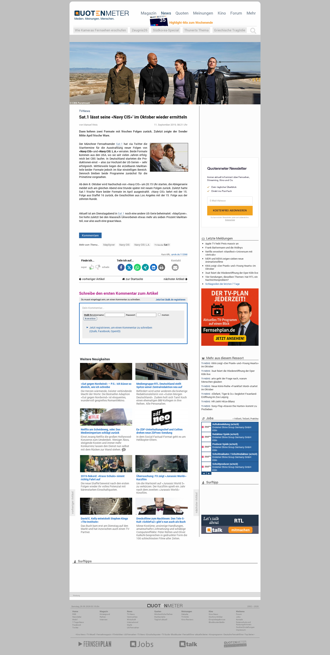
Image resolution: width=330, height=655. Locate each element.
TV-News (131, 614)
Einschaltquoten (153, 634)
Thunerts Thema (196, 30)
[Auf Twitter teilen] (129, 268)
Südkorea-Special (166, 30)
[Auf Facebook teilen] (121, 268)
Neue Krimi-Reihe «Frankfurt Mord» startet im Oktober (229, 388)
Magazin (148, 13)
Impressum (241, 630)
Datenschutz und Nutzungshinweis (243, 623)
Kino (222, 13)
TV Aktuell (91, 634)
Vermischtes (132, 617)
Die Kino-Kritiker (215, 617)
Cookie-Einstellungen (245, 627)
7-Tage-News (78, 622)
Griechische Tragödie (229, 30)
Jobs (238, 617)
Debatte (184, 614)
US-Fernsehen (133, 627)
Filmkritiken (118, 634)
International (132, 622)
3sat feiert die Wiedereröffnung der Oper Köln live (231, 272)
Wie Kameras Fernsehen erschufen (100, 30)
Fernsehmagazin (104, 634)
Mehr (251, 13)
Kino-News (213, 614)
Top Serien (249, 634)
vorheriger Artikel (93, 279)
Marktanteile (159, 617)
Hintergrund (105, 614)
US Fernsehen (130, 634)
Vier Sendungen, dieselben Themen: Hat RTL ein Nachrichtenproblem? (231, 278)
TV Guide (166, 634)
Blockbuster (176, 634)
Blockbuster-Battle (216, 622)
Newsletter (76, 617)
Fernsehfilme (188, 634)
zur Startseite (134, 279)
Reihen (103, 617)
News (166, 13)
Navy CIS (124, 244)
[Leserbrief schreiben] (175, 268)
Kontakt (239, 619)
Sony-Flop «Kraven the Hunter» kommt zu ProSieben (229, 407)
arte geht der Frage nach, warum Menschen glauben (224, 380)
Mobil (75, 619)
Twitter (75, 627)
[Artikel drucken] (162, 268)
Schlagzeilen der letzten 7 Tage (222, 284)
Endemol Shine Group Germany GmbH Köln (231, 427)
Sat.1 (119, 144)
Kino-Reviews (187, 619)
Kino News (80, 634)
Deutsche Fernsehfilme (233, 634)
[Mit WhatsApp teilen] (137, 268)
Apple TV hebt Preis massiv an (222, 243)
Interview (104, 619)
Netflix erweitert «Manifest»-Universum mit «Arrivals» (228, 253)
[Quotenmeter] (101, 15)
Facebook (76, 625)
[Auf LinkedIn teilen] (153, 268)
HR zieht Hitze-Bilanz (218, 401)
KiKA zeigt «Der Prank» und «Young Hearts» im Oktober (230, 267)
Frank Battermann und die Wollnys (224, 247)
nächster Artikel (174, 279)
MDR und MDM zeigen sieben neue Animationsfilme (224, 260)
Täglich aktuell (160, 619)
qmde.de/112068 (179, 254)
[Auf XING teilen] (145, 268)
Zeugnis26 (139, 30)
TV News (141, 634)
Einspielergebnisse (217, 619)
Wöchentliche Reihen (163, 614)
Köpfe (129, 625)
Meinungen (203, 13)
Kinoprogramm (215, 634)
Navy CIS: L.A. (142, 244)
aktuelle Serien (201, 634)
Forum (236, 13)
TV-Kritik (185, 617)
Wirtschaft (131, 619)
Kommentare (90, 235)
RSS (74, 614)
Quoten (182, 13)
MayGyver (109, 244)
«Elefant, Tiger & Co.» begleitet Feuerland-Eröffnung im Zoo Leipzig (229, 395)
